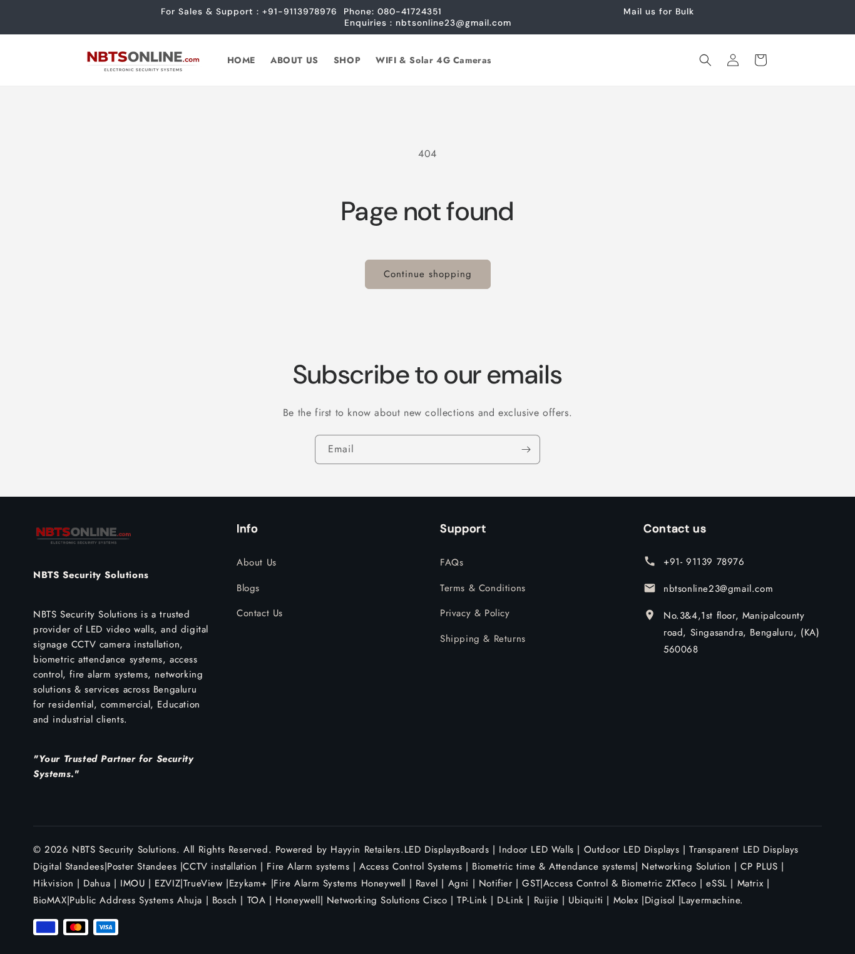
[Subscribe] (526, 449)
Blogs (248, 588)
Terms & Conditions (483, 588)
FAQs (451, 562)
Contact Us (260, 613)
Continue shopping (428, 274)
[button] (705, 60)
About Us (257, 562)
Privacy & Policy (475, 613)
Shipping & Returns (483, 639)
